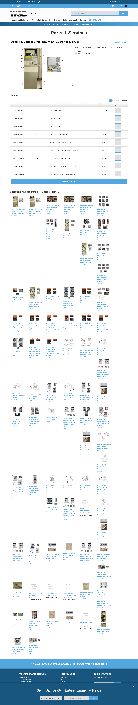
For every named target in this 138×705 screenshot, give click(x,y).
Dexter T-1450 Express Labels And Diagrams (87, 326)
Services (57, 24)
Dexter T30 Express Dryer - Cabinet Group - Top (52, 556)
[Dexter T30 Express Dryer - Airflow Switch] (52, 615)
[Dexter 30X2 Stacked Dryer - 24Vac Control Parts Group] (35, 640)
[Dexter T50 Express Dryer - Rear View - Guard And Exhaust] (17, 201)
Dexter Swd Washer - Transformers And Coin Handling (104, 593)
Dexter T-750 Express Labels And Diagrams (35, 326)
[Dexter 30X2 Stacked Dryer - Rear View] (103, 201)
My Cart (122, 6)
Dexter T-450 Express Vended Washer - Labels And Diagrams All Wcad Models (35, 351)
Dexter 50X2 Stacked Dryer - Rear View (102, 256)
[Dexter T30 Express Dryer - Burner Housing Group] (103, 436)
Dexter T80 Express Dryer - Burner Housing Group (87, 352)
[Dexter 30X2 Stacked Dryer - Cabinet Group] (69, 293)
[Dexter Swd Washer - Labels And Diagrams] (17, 614)
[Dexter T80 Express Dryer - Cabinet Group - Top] (69, 615)
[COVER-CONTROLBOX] (85, 502)
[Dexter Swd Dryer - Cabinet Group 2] (52, 501)
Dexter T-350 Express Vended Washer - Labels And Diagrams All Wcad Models (17, 328)
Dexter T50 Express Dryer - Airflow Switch (87, 594)
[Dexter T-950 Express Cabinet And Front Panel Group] (35, 548)
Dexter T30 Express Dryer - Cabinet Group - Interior (69, 236)
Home (14, 6)
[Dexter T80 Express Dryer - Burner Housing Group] (86, 342)
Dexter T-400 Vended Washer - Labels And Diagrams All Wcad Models (52, 351)
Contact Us (22, 6)
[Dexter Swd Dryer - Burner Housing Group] (17, 291)
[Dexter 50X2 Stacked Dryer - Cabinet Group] (17, 343)
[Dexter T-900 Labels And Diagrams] (52, 291)
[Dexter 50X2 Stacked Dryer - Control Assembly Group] (52, 223)
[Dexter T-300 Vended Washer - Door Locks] (103, 342)
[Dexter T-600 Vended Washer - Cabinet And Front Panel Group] (103, 363)
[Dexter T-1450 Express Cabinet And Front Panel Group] (17, 480)
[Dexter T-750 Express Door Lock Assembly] (103, 502)
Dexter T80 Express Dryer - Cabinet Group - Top (69, 625)
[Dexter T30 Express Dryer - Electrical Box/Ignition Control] (86, 199)
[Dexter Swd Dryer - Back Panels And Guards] (86, 411)
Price (103, 105)
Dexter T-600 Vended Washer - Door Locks (69, 395)
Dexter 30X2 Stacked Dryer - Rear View (102, 211)
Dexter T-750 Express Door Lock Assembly (104, 511)
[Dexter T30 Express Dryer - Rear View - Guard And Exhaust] (35, 201)
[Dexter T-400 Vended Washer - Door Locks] (103, 458)
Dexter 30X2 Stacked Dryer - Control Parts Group (104, 603)
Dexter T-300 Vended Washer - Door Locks (103, 351)
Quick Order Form (88, 24)
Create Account (107, 6)
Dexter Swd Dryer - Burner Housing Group (18, 300)
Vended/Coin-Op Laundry (41, 20)
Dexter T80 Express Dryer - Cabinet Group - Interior (87, 260)
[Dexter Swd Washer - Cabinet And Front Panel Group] (17, 641)
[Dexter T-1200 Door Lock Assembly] (52, 411)
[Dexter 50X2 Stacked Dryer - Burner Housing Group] (103, 268)
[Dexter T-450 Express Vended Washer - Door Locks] (69, 479)
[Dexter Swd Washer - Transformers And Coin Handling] (103, 585)
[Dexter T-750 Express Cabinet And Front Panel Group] (103, 412)
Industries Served (70, 20)
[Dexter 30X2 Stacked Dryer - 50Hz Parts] (17, 411)
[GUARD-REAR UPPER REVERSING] (68, 586)
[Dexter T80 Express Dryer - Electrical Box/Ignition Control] (69, 199)
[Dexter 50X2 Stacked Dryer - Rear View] (103, 247)
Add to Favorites (121, 42)
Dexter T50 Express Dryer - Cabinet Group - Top (104, 556)
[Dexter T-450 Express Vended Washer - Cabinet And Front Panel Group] (69, 411)
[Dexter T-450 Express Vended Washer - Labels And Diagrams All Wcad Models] (35, 341)
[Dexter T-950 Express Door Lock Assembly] (17, 386)
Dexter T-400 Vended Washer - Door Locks (103, 467)
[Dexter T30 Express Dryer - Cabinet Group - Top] (52, 547)
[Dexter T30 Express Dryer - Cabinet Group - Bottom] (103, 524)
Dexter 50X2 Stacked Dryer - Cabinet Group (17, 354)
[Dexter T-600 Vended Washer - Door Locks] (69, 386)
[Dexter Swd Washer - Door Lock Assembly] (35, 387)
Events (63, 681)
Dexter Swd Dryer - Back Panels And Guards (86, 420)
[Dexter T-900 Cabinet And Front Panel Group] (86, 387)
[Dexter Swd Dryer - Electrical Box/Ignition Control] (35, 615)
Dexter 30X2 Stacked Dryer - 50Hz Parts (17, 421)
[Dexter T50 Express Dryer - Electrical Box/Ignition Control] (52, 199)
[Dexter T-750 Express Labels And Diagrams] (35, 318)
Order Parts (32, 6)
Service (83, 20)
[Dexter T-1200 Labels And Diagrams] (86, 291)
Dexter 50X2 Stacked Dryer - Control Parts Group (104, 574)
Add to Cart (70, 181)
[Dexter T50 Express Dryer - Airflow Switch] (86, 586)
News (62, 679)
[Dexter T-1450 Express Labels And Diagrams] (86, 318)
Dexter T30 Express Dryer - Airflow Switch (52, 623)
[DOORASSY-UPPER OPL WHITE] (34, 586)
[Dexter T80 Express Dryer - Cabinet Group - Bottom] (103, 388)
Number (38, 105)
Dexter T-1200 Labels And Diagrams (85, 299)
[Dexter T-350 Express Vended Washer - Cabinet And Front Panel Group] (69, 502)
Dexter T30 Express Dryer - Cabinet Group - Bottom (104, 535)
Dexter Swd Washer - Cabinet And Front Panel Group (18, 649)
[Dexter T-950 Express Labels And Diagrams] (69, 318)
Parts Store (47, 24)
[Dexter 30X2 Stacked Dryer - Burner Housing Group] (103, 293)
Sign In (115, 6)
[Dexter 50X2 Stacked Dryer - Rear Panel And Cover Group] (35, 410)
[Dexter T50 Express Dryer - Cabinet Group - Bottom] (86, 437)
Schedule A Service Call (71, 24)
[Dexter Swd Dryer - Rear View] (86, 223)
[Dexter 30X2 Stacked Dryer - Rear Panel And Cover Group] (35, 479)
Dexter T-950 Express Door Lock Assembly (18, 395)
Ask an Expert (123, 2)
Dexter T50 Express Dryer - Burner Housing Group (69, 351)
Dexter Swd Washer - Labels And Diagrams (18, 622)
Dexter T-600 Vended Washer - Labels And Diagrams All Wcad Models (103, 328)
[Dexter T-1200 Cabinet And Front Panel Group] (52, 387)
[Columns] (110, 100)
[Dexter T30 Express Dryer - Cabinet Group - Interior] (69, 225)
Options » (14, 215)
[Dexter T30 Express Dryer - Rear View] (103, 619)
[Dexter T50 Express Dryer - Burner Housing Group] (69, 342)
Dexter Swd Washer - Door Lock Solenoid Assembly (18, 595)
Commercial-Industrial (20, 20)
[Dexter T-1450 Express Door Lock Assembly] (52, 479)
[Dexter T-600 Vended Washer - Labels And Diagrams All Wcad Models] (103, 318)
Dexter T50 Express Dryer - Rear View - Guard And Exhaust (18, 211)
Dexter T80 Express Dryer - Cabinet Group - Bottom (104, 399)
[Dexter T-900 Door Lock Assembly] (86, 479)
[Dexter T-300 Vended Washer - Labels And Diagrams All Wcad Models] (52, 318)
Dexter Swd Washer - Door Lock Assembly (35, 396)
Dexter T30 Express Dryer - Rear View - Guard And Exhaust (35, 211)
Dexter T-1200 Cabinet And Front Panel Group (52, 397)
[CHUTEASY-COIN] (51, 586)
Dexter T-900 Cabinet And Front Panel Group (86, 397)
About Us (63, 677)
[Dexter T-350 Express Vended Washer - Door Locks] (103, 479)
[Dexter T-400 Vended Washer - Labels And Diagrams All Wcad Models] (52, 341)
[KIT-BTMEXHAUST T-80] (85, 615)
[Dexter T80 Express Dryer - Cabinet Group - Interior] (86, 249)
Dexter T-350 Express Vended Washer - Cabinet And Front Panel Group (69, 513)
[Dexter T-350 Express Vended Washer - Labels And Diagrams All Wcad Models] (17, 318)
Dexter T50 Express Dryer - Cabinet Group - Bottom (87, 448)
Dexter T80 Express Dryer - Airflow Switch (69, 555)
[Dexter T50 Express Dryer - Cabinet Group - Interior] (35, 293)
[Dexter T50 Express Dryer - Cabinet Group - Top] (103, 547)
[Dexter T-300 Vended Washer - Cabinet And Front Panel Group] (86, 547)
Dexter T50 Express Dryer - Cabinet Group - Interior (35, 304)
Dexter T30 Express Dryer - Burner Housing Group (104, 446)
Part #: (13, 105)
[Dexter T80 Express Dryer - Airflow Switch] (69, 546)
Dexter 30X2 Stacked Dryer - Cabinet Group (68, 303)
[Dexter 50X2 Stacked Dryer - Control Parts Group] (103, 567)
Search (124, 13)
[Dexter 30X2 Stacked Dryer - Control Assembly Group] (103, 224)
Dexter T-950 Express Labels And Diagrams (70, 326)
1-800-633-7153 (112, 2)
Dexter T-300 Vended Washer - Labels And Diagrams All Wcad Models (52, 328)
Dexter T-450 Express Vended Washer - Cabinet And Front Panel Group (69, 422)
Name (51, 105)
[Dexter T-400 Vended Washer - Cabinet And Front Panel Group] (17, 547)
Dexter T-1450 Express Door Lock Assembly (52, 488)
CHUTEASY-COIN (51, 593)
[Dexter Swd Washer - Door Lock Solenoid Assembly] (17, 586)
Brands (57, 20)
